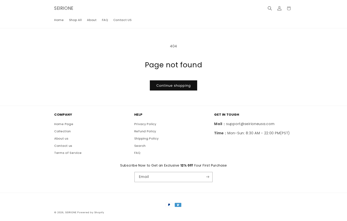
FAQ (137, 153)
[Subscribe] (207, 177)
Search (140, 146)
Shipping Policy (146, 138)
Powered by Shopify (90, 212)
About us (61, 138)
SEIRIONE (71, 212)
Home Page (63, 124)
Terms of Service (68, 153)
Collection (62, 131)
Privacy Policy (145, 124)
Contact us (63, 146)
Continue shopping (173, 85)
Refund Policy (145, 131)
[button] (270, 8)
